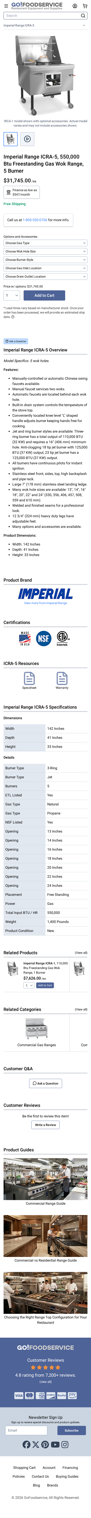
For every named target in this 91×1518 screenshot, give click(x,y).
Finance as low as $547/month (25, 192)
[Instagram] (64, 1444)
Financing (70, 1468)
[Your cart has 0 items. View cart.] (85, 6)
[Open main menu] (6, 6)
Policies (19, 1476)
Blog (36, 1485)
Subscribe (72, 1430)
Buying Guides (67, 1476)
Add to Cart (44, 295)
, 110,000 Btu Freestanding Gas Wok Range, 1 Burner (45, 968)
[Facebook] (26, 1444)
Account (49, 1468)
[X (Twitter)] (35, 1444)
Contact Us (40, 1476)
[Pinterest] (45, 1444)
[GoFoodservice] (38, 6)
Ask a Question (17, 341)
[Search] (83, 15)
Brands (52, 1485)
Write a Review (45, 1125)
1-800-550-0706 (35, 220)
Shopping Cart (24, 1468)
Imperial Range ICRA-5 (19, 25)
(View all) (81, 952)
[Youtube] (55, 1444)
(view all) (46, 1382)
